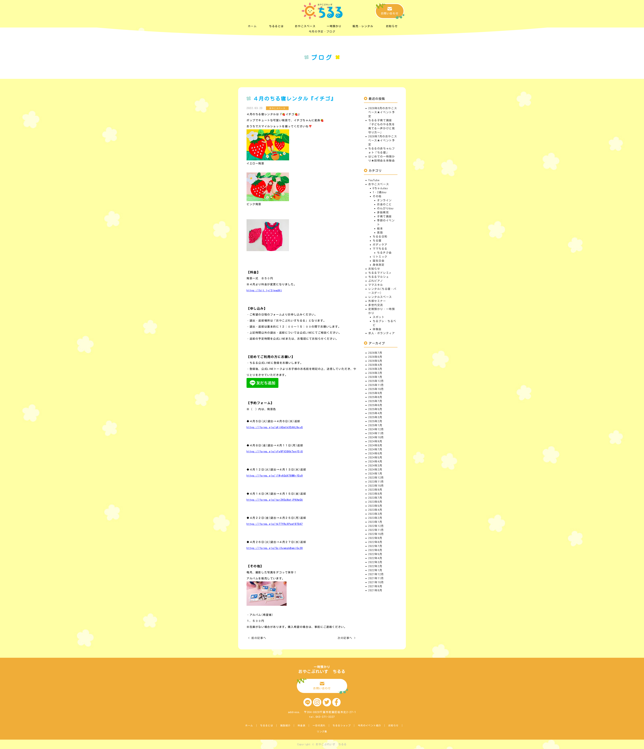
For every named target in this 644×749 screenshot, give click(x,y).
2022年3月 (375, 562)
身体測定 (378, 264)
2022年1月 (375, 570)
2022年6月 (375, 550)
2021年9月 (375, 586)
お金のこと (384, 204)
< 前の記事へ (257, 638)
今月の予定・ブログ (322, 31)
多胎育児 (383, 212)
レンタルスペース (380, 297)
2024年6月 (375, 453)
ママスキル (375, 284)
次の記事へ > (347, 638)
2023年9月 (375, 489)
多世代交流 (375, 305)
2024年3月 (375, 465)
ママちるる (380, 248)
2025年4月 (375, 413)
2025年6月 (375, 405)
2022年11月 (376, 530)
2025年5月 (375, 409)
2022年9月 (375, 538)
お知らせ (374, 268)
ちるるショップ (342, 725)
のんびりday (385, 208)
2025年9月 (375, 393)
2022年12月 (376, 526)
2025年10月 (376, 389)
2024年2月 (375, 469)
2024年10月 (376, 437)
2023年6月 (375, 501)
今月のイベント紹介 (369, 725)
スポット (378, 317)
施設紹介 (285, 725)
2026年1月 (375, 377)
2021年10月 (376, 582)
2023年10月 (376, 485)
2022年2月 (375, 566)
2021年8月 (375, 590)
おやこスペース (378, 184)
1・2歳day (380, 192)
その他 (377, 196)
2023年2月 (375, 517)
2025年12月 (376, 381)
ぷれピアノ (375, 280)
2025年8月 (375, 397)
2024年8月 (375, 445)
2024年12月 (376, 429)
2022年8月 (375, 542)
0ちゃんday (380, 188)
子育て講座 (384, 216)
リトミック (380, 256)
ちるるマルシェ (378, 276)
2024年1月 (375, 473)
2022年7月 (375, 546)
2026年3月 (375, 369)
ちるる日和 (380, 236)
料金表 (301, 725)
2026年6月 (375, 356)
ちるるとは (266, 725)
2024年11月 (376, 433)
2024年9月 (375, 441)
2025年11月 (376, 385)
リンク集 (322, 731)
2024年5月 (375, 457)
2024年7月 (375, 449)
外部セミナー (377, 301)
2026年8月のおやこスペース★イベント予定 (382, 112)
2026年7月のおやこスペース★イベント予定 (382, 140)
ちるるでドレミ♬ (380, 272)
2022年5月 (375, 554)
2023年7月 (375, 497)
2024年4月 (375, 461)
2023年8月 (375, 493)
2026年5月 (375, 360)
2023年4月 (375, 509)
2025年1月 (375, 425)
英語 (380, 232)
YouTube (374, 180)
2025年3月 (375, 417)
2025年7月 (375, 401)
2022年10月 (376, 534)
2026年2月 (375, 373)
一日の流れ (319, 725)
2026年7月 (375, 352)
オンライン (384, 200)
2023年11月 (376, 481)
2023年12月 (376, 477)
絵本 (380, 228)
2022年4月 (375, 558)
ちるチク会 (384, 252)
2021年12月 (376, 574)
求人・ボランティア (381, 333)
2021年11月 (376, 578)
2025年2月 (375, 421)
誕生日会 (378, 260)
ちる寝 (377, 240)
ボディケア (380, 244)
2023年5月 (375, 505)
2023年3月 (375, 513)
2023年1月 (375, 522)
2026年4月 (375, 365)
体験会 (377, 329)
